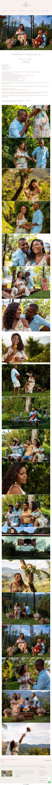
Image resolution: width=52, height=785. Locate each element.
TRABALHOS (12, 10)
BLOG (37, 10)
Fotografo (12, 100)
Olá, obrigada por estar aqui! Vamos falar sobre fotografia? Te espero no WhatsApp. (42, 778)
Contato (42, 780)
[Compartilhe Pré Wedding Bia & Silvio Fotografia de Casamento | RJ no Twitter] (1, 761)
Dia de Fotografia (16, 86)
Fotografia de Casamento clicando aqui (15, 101)
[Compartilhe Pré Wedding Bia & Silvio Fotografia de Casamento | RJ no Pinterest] (3, 761)
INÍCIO (4, 10)
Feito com (26, 784)
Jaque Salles (7, 100)
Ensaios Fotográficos (36, 86)
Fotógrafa (26, 82)
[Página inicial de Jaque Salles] (26, 5)
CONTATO (31, 10)
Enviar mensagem (43, 771)
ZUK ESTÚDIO (45, 10)
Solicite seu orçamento (47, 760)
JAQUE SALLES (22, 10)
